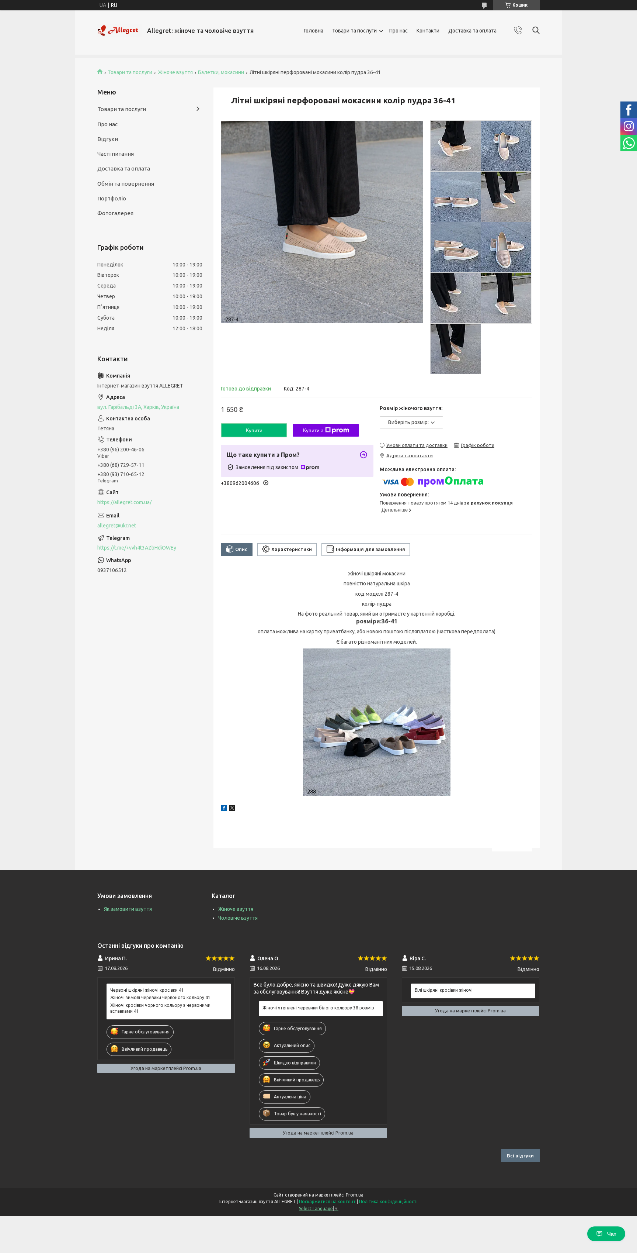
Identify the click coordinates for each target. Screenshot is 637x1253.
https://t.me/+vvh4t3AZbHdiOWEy (136, 548)
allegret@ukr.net (116, 526)
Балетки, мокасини (221, 72)
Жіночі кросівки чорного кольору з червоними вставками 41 (160, 1008)
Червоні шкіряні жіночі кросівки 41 (147, 990)
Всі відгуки (520, 1155)
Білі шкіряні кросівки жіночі (444, 990)
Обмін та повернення (125, 183)
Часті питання (115, 154)
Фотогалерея (115, 213)
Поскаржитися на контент (327, 1201)
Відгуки (107, 139)
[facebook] (224, 809)
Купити (254, 430)
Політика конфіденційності (388, 1201)
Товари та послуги (354, 31)
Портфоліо (111, 198)
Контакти (428, 31)
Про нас (398, 31)
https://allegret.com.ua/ (124, 502)
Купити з (313, 430)
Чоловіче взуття (238, 918)
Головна (313, 31)
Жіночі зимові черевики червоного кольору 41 (160, 997)
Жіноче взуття (175, 72)
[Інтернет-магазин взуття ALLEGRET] (119, 30)
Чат (611, 1234)
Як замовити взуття (128, 909)
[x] (232, 809)
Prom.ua (354, 1194)
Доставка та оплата (472, 31)
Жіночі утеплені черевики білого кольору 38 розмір (318, 1007)
